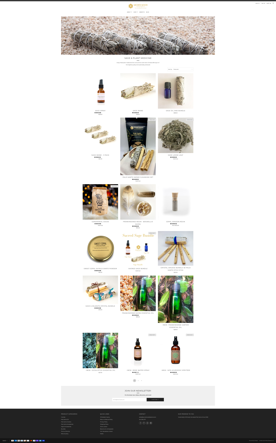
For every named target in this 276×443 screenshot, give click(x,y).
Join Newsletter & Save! (106, 431)
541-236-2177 (142, 419)
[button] (98, 112)
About (129, 12)
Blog (147, 12)
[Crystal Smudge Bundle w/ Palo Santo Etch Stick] (175, 248)
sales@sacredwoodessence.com (147, 417)
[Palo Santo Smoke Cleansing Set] (138, 146)
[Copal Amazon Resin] (175, 202)
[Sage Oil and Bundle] (175, 91)
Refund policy (64, 433)
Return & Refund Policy (106, 419)
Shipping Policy (104, 424)
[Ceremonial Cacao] (100, 202)
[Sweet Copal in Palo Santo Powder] (100, 248)
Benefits (142, 12)
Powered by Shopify (253, 440)
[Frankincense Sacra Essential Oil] (138, 293)
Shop (135, 12)
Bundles (63, 429)
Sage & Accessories (66, 426)
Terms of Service (65, 431)
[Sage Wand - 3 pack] (100, 135)
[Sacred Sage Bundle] (138, 248)
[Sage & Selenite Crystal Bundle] (100, 290)
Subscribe (155, 399)
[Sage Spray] (100, 91)
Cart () (269, 3)
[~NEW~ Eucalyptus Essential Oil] (100, 350)
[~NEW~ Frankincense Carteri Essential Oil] (175, 299)
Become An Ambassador (106, 429)
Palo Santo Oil (65, 419)
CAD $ (257, 3)
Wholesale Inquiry (105, 417)
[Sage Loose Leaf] (175, 135)
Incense (63, 417)
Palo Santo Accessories (67, 424)
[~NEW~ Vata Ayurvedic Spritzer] (175, 350)
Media (101, 433)
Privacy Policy (103, 422)
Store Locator (103, 426)
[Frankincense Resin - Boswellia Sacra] (138, 202)
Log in (263, 3)
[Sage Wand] (138, 91)
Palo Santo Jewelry (66, 422)
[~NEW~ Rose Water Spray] (138, 350)
